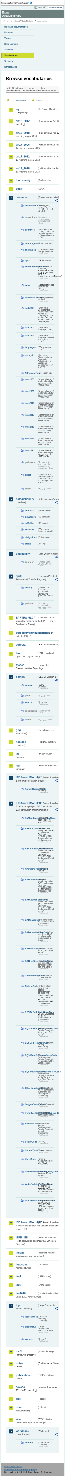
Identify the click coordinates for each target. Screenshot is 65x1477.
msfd (19, 1351)
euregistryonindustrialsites (26, 632)
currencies (30, 250)
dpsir (27, 260)
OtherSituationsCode (31, 1088)
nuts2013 (29, 415)
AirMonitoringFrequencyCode (31, 818)
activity (28, 587)
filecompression (31, 297)
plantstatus (30, 1327)
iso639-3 (29, 327)
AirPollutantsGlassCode (31, 828)
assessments (31, 205)
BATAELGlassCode (31, 879)
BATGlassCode (31, 920)
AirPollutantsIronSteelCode (31, 848)
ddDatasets (30, 517)
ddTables (29, 523)
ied (18, 765)
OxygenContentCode (31, 1104)
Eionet (17, 21)
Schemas (9, 49)
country (29, 1442)
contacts (29, 510)
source (28, 702)
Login (40, 7)
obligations (31, 537)
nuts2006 (29, 391)
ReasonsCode (31, 1123)
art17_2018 (23, 168)
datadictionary (25, 499)
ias (18, 753)
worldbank (22, 1431)
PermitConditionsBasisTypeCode (31, 1113)
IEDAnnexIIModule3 (26, 803)
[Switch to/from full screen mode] (45, 7)
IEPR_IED (22, 1237)
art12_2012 (23, 121)
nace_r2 (29, 355)
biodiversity (23, 180)
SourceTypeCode (31, 1150)
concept (29, 685)
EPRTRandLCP (26, 617)
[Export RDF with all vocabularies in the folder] (56, 201)
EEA (18, 3)
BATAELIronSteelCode (31, 899)
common (21, 197)
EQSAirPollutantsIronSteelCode (31, 1028)
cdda (19, 188)
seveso (20, 1387)
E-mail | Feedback (13, 1466)
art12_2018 (23, 132)
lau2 (18, 1284)
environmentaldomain (31, 266)
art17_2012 (23, 156)
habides (21, 742)
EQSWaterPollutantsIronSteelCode (31, 1071)
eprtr (19, 576)
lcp (18, 1305)
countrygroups (31, 243)
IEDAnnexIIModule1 (26, 777)
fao (18, 653)
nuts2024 (29, 450)
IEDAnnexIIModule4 (26, 1222)
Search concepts (43, 100)
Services (8, 61)
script (28, 475)
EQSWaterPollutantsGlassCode (31, 1055)
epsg (27, 285)
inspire (20, 1252)
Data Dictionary (28, 21)
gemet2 (20, 676)
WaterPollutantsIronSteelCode (31, 1200)
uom (19, 1407)
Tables (7, 38)
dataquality (23, 553)
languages (30, 347)
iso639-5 (29, 335)
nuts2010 (29, 403)
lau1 (18, 1276)
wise (19, 1419)
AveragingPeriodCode (31, 869)
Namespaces (10, 67)
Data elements (11, 44)
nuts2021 (29, 438)
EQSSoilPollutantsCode (31, 1043)
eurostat (21, 644)
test (18, 1398)
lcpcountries (31, 1317)
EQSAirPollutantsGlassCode (31, 1012)
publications (24, 1375)
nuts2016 (29, 427)
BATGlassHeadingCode (31, 932)
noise (19, 1363)
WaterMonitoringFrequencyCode (31, 1171)
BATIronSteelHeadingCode (31, 961)
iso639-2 (29, 308)
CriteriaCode (31, 986)
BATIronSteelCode (31, 948)
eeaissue (29, 529)
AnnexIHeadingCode (31, 789)
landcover (22, 1264)
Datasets (8, 32)
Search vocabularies (19, 100)
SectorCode (31, 1142)
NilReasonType (31, 373)
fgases (20, 665)
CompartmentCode (31, 975)
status (28, 543)
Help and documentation (16, 27)
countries (30, 230)
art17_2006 (23, 144)
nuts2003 (29, 379)
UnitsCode (30, 1159)
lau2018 (21, 1293)
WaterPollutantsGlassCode (31, 1184)
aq (17, 109)
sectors (28, 1339)
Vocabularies (11, 55)
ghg (18, 730)
